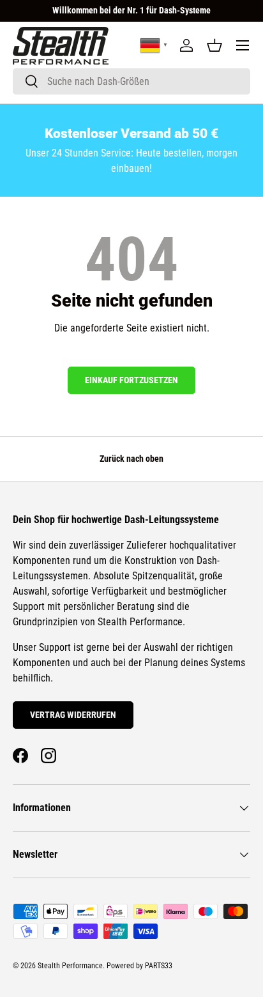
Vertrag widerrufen (73, 715)
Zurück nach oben (131, 458)
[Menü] (243, 45)
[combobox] (131, 81)
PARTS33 (158, 965)
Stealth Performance (70, 965)
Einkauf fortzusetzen (131, 380)
